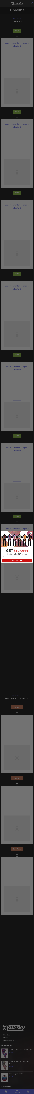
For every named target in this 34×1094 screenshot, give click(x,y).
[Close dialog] (31, 533)
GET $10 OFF (17, 560)
